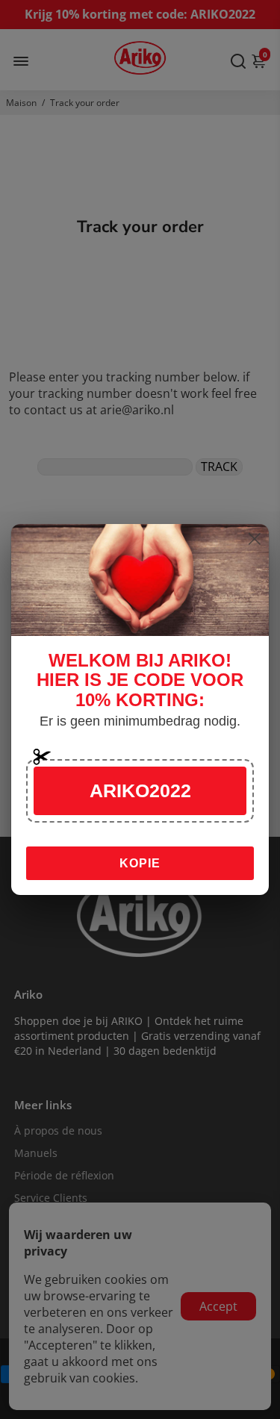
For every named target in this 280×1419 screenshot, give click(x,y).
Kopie (140, 863)
